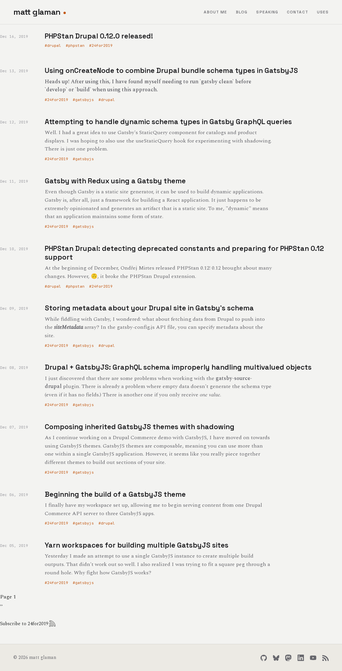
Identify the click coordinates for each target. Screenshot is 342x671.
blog (241, 12)
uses (323, 12)
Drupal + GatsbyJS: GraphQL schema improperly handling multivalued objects (178, 367)
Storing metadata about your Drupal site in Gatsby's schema (149, 307)
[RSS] (325, 658)
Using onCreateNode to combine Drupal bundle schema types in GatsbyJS (171, 70)
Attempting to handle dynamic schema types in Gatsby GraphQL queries (168, 121)
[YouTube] (313, 658)
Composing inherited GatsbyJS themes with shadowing (139, 426)
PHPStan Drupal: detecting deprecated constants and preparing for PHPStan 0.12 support (184, 253)
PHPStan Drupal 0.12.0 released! (99, 35)
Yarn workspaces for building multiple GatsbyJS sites (136, 545)
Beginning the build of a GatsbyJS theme (115, 494)
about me (215, 12)
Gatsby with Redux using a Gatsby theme (115, 180)
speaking (267, 12)
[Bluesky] (276, 658)
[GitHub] (264, 658)
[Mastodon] (288, 658)
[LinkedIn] (301, 658)
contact (297, 12)
